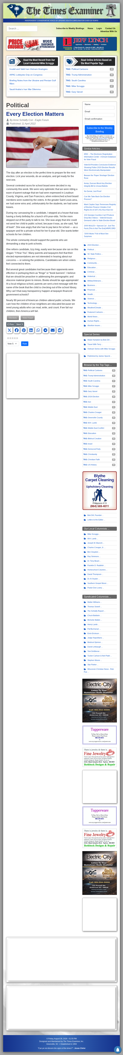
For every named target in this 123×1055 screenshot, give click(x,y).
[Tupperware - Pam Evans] (99, 735)
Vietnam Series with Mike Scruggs (101, 349)
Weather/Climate (94, 308)
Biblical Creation (94, 439)
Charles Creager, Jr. (95, 547)
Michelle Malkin (93, 620)
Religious (91, 258)
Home (90, 28)
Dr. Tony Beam (93, 561)
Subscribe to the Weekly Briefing (99, 130)
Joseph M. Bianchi (94, 543)
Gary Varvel (77, 92)
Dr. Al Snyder (92, 579)
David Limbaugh (94, 647)
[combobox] (22, 28)
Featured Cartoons (95, 312)
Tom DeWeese (93, 651)
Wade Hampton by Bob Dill (98, 340)
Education (91, 267)
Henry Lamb (92, 624)
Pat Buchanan (93, 629)
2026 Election (93, 397)
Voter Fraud (28, 318)
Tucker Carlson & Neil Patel (98, 656)
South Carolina (79, 80)
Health (90, 294)
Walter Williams (93, 602)
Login (99, 28)
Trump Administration (82, 75)
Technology (92, 303)
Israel (90, 444)
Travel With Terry (94, 344)
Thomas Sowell (93, 607)
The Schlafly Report (95, 611)
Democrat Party (94, 449)
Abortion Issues (93, 325)
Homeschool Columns (96, 570)
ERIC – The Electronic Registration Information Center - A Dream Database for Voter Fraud (100, 157)
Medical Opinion (94, 642)
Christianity (92, 454)
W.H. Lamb (92, 423)
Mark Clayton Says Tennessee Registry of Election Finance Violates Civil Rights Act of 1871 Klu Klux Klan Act (100, 207)
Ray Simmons (93, 556)
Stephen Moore (93, 660)
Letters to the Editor (95, 520)
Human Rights (93, 321)
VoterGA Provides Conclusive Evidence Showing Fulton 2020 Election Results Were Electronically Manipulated (100, 167)
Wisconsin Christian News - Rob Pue (99, 670)
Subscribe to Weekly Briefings (70, 28)
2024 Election (93, 245)
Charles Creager (95, 412)
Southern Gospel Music (96, 583)
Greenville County (95, 418)
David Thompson (94, 574)
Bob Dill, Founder (94, 515)
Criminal (90, 272)
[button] (9, 330)
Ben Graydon (92, 552)
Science (90, 299)
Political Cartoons (80, 69)
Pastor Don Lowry (94, 588)
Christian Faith (94, 460)
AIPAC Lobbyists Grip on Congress (25, 75)
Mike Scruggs (78, 86)
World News (92, 317)
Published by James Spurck (98, 356)
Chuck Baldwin (93, 615)
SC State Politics (94, 254)
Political (90, 250)
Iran (89, 402)
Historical (91, 276)
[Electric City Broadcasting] (99, 700)
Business (91, 285)
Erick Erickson (93, 633)
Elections (13, 318)
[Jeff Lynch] (61, 43)
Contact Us (110, 28)
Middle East (93, 407)
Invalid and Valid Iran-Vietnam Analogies (28, 69)
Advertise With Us (108, 31)
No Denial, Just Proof (92, 191)
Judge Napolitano (94, 638)
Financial (91, 290)
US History (92, 465)
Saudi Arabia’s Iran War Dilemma (25, 89)
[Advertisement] (42, 376)
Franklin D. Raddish (95, 565)
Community (92, 263)
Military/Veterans (94, 281)
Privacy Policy (103, 138)
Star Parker (92, 665)
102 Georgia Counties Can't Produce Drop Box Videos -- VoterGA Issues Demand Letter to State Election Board (99, 218)
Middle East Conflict (96, 428)
